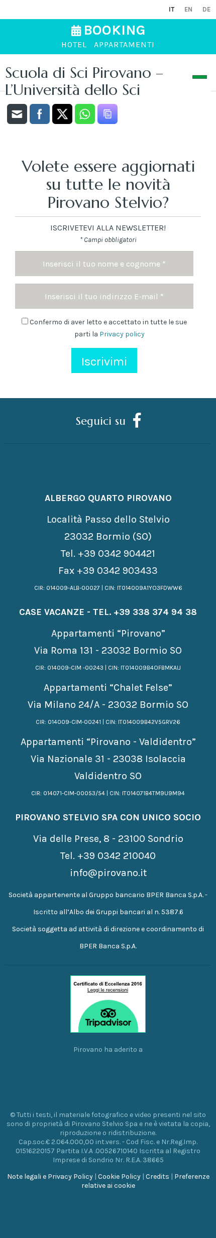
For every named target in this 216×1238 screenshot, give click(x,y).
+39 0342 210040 (116, 855)
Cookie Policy (119, 1176)
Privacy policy (122, 334)
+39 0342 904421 (116, 553)
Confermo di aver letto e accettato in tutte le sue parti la (107, 328)
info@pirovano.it (108, 873)
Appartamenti (124, 44)
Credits (157, 1176)
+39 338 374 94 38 (155, 611)
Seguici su (101, 420)
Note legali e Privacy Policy (50, 1176)
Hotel (74, 44)
